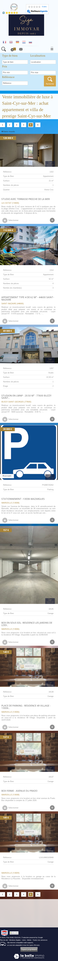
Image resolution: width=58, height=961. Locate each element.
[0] (13, 51)
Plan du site (4, 940)
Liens (24, 940)
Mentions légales (15, 940)
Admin (29, 940)
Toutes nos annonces (40, 940)
